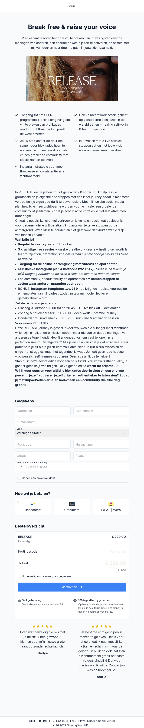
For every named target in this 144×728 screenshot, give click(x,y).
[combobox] (19, 467)
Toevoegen (117, 551)
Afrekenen (70, 587)
